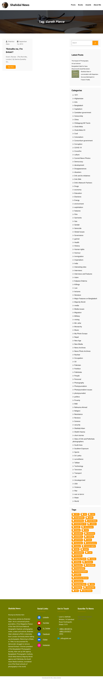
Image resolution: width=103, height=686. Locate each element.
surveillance (78, 459)
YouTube (46, 623)
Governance (78, 235)
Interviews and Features (83, 274)
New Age (77, 340)
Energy (76, 200)
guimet (76, 239)
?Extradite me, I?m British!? (14, 50)
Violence (77, 487)
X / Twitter (46, 628)
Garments (78, 218)
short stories (79, 435)
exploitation (78, 207)
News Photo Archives (82, 351)
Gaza (89, 540)
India (76, 263)
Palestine (78, 565)
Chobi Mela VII (79, 130)
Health (76, 242)
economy (77, 189)
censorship (79, 521)
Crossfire (77, 151)
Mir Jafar (77, 323)
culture (76, 154)
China (76, 119)
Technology (78, 466)
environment (79, 204)
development (79, 165)
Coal (76, 133)
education (78, 533)
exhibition (78, 536)
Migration (77, 312)
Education (78, 193)
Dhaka (77, 530)
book (90, 517)
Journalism (79, 552)
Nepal (76, 337)
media (76, 305)
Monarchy (78, 326)
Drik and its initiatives (82, 175)
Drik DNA (77, 179)
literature (77, 295)
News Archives (80, 347)
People (77, 375)
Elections (77, 196)
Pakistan (77, 365)
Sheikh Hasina (79, 432)
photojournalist (80, 393)
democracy (89, 527)
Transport (78, 473)
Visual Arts (90, 587)
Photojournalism (80, 386)
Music (76, 330)
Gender (77, 225)
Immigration (78, 256)
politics (77, 397)
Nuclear (77, 354)
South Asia (78, 445)
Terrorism (78, 469)
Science (77, 421)
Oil (75, 361)
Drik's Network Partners (83, 183)
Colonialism (78, 137)
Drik (86, 530)
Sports (76, 452)
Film (76, 214)
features (77, 211)
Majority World (79, 302)
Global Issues (79, 232)
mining (76, 319)
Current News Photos (82, 158)
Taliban (77, 462)
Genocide (77, 228)
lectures (77, 291)
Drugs (76, 186)
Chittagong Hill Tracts (82, 123)
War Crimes (87, 591)
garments (78, 540)
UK (75, 476)
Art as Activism (76, 64)
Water (76, 497)
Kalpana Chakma (80, 281)
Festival (90, 536)
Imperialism (78, 260)
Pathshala (78, 372)
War (75, 490)
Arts (75, 102)
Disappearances (80, 168)
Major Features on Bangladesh (85, 298)
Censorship (78, 116)
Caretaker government (82, 112)
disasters (77, 172)
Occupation (78, 358)
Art (85, 514)
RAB (75, 404)
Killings (77, 284)
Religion (77, 411)
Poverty (77, 400)
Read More (11, 67)
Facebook (46, 634)
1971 (76, 95)
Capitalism (78, 109)
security (77, 425)
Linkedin (46, 617)
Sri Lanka (77, 455)
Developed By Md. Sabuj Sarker (51, 678)
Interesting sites (80, 267)
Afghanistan (78, 98)
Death (77, 527)
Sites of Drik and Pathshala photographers (83, 440)
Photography (79, 383)
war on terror (79, 494)
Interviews (78, 270)
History (77, 246)
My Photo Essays (80, 333)
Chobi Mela (78, 126)
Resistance (78, 414)
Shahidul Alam (79, 428)
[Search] (95, 43)
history (77, 546)
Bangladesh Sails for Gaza (79, 66)
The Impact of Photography (80, 61)
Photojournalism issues (83, 389)
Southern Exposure (81, 448)
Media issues (79, 309)
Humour (77, 253)
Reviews (77, 418)
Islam (76, 277)
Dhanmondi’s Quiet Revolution (81, 69)
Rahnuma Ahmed (80, 407)
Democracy (78, 161)
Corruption (78, 144)
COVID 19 (78, 147)
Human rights (79, 249)
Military (77, 316)
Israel (86, 549)
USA (76, 483)
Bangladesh (78, 105)
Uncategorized (79, 480)
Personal (77, 379)
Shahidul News (19, 5)
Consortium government (83, 140)
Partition (77, 368)
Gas (75, 221)
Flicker (45, 640)
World (76, 501)
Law (75, 288)
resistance (78, 581)
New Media (78, 344)
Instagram (46, 645)
